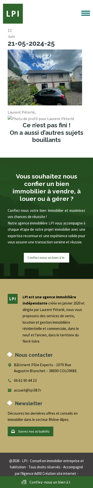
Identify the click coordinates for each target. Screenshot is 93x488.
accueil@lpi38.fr (27, 390)
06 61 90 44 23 (25, 380)
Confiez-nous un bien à (46, 257)
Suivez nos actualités (33, 431)
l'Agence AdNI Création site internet (48, 473)
